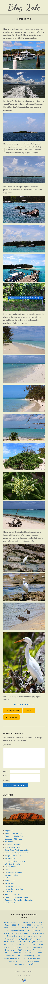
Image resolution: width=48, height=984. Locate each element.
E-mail (5, 776)
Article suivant (11, 717)
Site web (6, 780)
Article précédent (12, 710)
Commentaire (6, 745)
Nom (5, 771)
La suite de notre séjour (24, 704)
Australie (28, 710)
